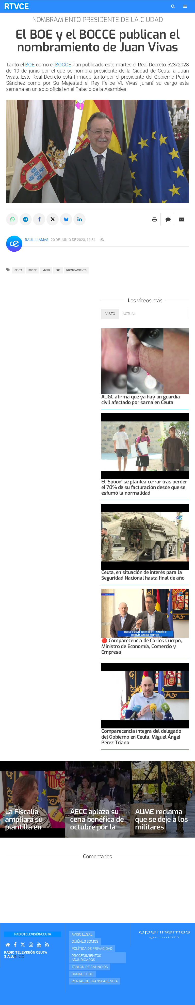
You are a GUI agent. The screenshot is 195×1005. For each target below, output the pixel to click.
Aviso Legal (82, 934)
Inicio (19, 956)
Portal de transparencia (95, 981)
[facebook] (15, 945)
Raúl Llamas (36, 240)
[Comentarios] (168, 219)
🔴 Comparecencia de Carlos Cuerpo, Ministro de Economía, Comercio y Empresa (141, 646)
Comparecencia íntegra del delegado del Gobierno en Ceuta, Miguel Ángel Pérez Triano (141, 736)
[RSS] (47, 945)
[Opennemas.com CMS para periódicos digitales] (164, 934)
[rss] (102, 240)
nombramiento (76, 270)
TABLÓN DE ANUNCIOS (90, 967)
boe (58, 270)
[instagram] (31, 945)
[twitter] (22, 945)
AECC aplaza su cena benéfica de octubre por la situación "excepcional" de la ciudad (97, 831)
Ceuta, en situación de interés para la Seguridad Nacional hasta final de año (143, 575)
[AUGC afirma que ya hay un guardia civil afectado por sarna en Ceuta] (145, 361)
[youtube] (39, 945)
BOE (30, 65)
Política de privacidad (92, 948)
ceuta (18, 270)
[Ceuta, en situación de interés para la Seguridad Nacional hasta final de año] (145, 537)
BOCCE (64, 65)
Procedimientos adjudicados (86, 958)
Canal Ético (82, 974)
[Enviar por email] (181, 219)
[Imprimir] (154, 219)
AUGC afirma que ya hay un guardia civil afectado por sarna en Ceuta (140, 400)
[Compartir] (12, 219)
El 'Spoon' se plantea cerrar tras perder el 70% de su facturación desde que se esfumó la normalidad (144, 487)
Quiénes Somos (85, 941)
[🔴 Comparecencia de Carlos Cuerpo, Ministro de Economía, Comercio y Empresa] (145, 613)
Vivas (46, 270)
